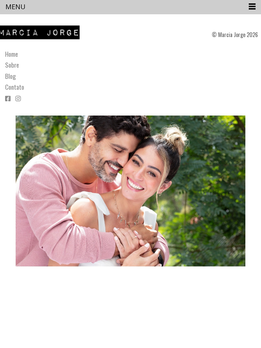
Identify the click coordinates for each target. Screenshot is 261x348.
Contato (14, 87)
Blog (10, 76)
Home (11, 54)
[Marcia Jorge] (42, 32)
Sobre (12, 65)
